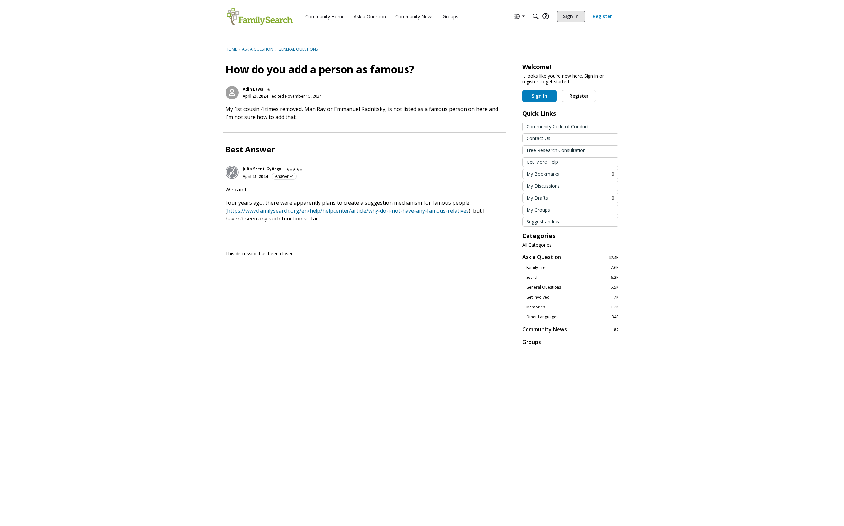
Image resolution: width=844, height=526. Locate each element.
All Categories (537, 245)
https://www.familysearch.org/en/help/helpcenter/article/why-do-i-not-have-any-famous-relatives (348, 210)
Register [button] (578, 96)
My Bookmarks (570, 174)
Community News (570, 329)
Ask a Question (570, 257)
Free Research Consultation (556, 150)
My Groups (538, 210)
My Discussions (543, 186)
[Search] (536, 16)
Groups (531, 342)
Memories (572, 307)
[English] (260, 16)
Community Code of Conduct (558, 126)
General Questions (572, 287)
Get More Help (542, 162)
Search (572, 277)
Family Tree (572, 268)
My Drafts (570, 198)
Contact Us (538, 138)
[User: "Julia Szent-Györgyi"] (232, 172)
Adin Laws (253, 89)
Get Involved (572, 297)
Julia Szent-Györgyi (263, 169)
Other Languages (572, 317)
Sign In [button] (539, 96)
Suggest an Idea (544, 222)
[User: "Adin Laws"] (232, 92)
